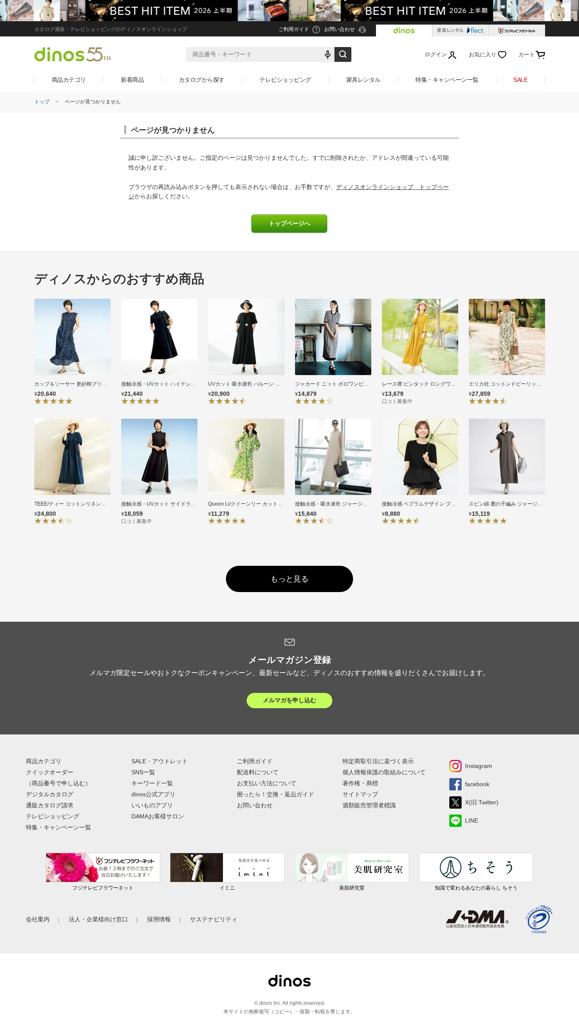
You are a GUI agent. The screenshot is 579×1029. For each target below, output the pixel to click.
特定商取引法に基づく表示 (378, 761)
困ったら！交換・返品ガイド (275, 794)
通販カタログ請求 (49, 805)
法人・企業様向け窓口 (98, 919)
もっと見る (289, 579)
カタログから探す (202, 79)
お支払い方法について (266, 783)
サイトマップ (360, 794)
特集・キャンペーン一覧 (447, 79)
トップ (42, 102)
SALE (520, 79)
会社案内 (38, 919)
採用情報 (159, 919)
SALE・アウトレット (159, 761)
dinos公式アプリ (153, 794)
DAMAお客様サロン (157, 816)
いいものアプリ (152, 805)
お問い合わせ (255, 805)
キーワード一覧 (152, 783)
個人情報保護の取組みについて (384, 772)
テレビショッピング (285, 79)
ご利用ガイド (255, 761)
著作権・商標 (360, 783)
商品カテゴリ (69, 79)
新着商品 (132, 79)
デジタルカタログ (49, 794)
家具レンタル (363, 79)
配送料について (257, 772)
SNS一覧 (143, 772)
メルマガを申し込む (289, 700)
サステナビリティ (213, 919)
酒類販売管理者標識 (369, 805)
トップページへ (289, 223)
